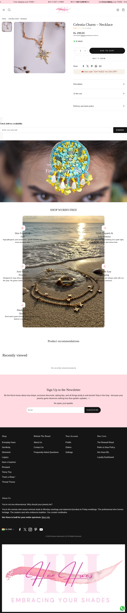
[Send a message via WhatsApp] (122, 608)
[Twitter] (87, 66)
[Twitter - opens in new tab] (25, 529)
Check (120, 130)
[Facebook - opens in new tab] (20, 529)
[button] (3, 10)
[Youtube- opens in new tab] (41, 529)
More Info (46, 517)
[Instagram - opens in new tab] (30, 529)
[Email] (100, 66)
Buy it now (99, 58)
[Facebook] (83, 66)
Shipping (83, 35)
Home (4, 19)
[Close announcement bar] (124, 2)
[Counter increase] (85, 50)
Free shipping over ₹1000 (86, 2)
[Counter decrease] (75, 50)
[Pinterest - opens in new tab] (35, 529)
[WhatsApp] (96, 66)
